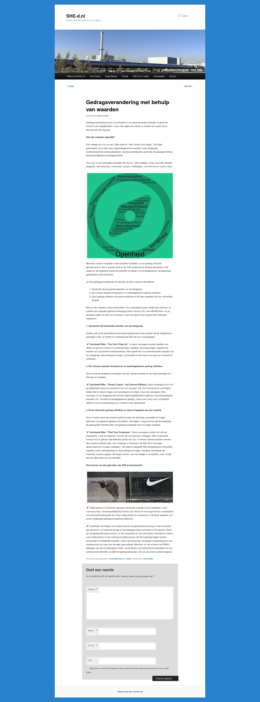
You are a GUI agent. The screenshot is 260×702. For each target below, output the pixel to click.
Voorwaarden (159, 76)
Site (90, 660)
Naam (92, 630)
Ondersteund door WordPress (130, 691)
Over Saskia (95, 76)
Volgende (189, 86)
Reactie (92, 589)
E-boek (125, 76)
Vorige (70, 86)
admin (129, 558)
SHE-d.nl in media (141, 76)
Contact (172, 76)
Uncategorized (115, 558)
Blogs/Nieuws (111, 76)
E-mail (92, 645)
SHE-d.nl (75, 15)
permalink (148, 558)
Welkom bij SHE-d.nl (76, 76)
